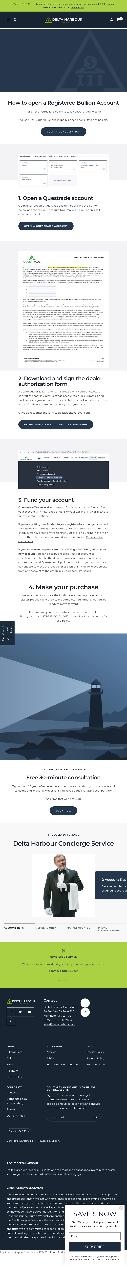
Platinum (12, 1070)
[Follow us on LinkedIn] (11, 1021)
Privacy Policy (95, 1052)
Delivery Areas (16, 1115)
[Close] (121, 1208)
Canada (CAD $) (17, 1131)
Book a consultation (64, 131)
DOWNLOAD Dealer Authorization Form (55, 424)
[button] (7, 633)
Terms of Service (97, 1064)
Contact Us (14, 1092)
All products (14, 1052)
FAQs (50, 1058)
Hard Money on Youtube (62, 1064)
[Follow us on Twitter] (20, 1012)
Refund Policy (95, 1058)
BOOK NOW (77, 7)
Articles (51, 1052)
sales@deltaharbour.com (59, 1024)
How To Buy (14, 1077)
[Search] (15, 19)
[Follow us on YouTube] (29, 1012)
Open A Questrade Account (46, 226)
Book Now (63, 810)
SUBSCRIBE (95, 1247)
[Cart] (118, 19)
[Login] (111, 19)
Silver (10, 1064)
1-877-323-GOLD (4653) (58, 1020)
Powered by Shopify (49, 1140)
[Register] (95, 1117)
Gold (9, 1058)
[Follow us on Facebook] (11, 1012)
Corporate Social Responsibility (17, 1101)
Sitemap (12, 1109)
